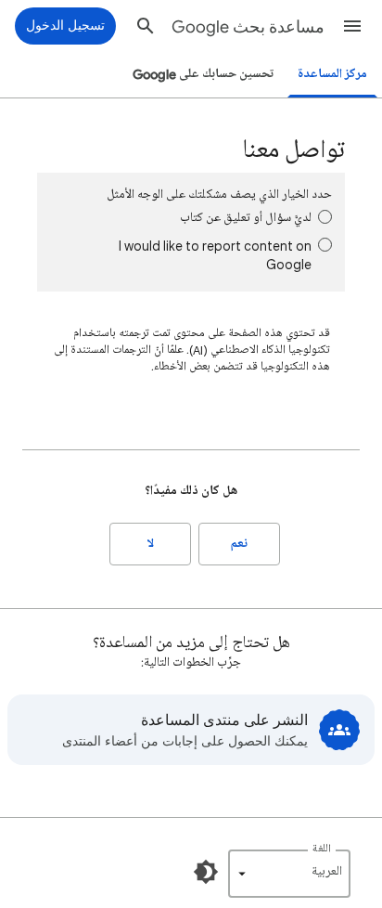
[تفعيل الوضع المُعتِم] (206, 872)
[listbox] (289, 874)
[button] (352, 26)
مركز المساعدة (332, 74)
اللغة (321, 849)
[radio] (325, 217)
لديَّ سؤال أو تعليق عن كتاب (246, 218)
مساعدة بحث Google (248, 27)
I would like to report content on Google (215, 255)
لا (150, 543)
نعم (239, 543)
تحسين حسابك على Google (203, 74)
